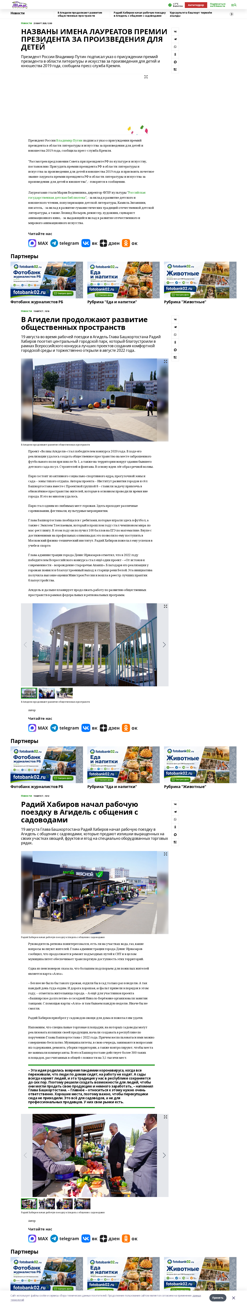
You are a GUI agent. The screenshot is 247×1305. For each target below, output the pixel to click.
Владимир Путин (69, 140)
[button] (164, 645)
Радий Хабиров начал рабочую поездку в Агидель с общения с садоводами (140, 14)
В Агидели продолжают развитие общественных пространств (80, 14)
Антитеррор (196, 5)
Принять (217, 1297)
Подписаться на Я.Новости (217, 5)
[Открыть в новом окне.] (38, 243)
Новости (17, 13)
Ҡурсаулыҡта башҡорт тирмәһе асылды (191, 14)
